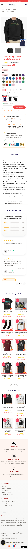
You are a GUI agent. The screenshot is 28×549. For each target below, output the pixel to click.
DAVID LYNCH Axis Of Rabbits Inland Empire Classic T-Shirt (21, 354)
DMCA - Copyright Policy (7, 492)
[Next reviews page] (24, 283)
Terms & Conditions (6, 488)
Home (2, 9)
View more (14, 384)
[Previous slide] (3, 30)
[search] (22, 4)
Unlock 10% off (3, 542)
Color (3, 72)
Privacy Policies (5, 490)
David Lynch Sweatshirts (7, 11)
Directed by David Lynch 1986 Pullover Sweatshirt (8, 407)
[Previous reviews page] (17, 283)
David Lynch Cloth (11, 9)
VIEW (7, 308)
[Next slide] (24, 30)
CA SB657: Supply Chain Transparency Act (12, 494)
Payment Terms (5, 503)
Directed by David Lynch (7, 332)
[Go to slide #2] (18, 50)
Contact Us (4, 508)
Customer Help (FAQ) (7, 510)
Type (3, 67)
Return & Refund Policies (7, 505)
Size (3, 87)
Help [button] (25, 547)
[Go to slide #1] (10, 50)
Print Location (5, 95)
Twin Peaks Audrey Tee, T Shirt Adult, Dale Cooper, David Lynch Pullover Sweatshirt (20, 409)
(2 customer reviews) (14, 62)
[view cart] (26, 4)
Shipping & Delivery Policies (8, 501)
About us (4, 486)
